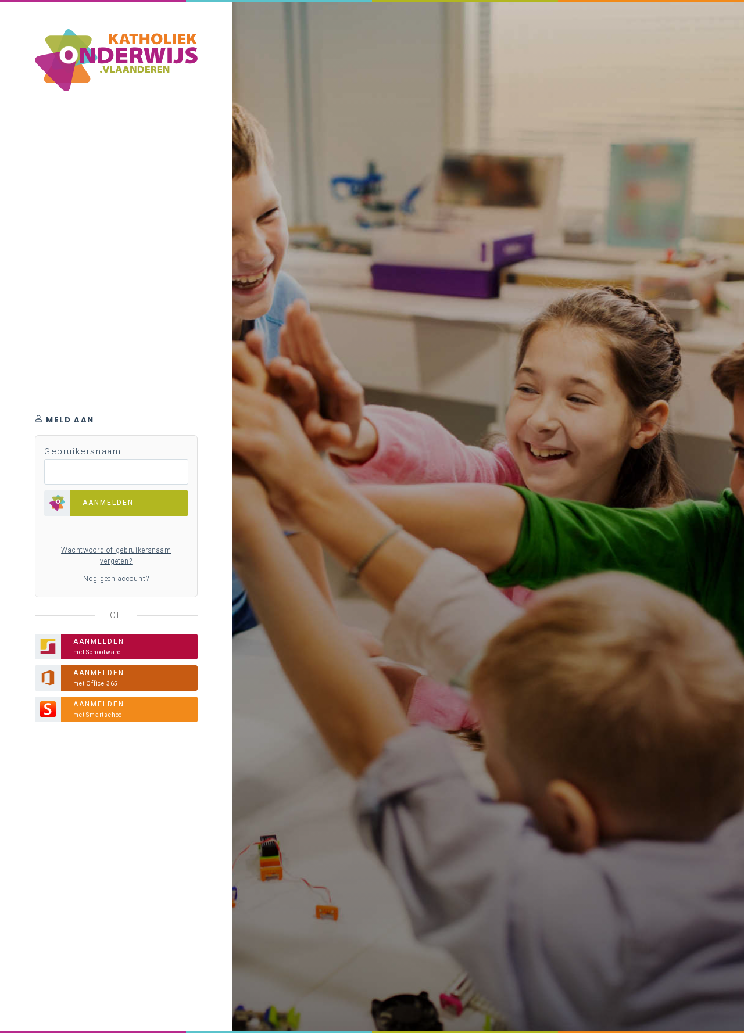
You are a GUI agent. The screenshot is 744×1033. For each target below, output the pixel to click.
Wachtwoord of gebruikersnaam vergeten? (116, 556)
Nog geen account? (116, 579)
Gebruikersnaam (82, 451)
